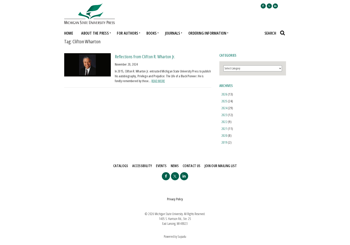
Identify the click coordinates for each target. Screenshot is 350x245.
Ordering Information (207, 33)
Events (161, 165)
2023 (224, 115)
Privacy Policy (175, 199)
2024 (224, 108)
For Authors (127, 33)
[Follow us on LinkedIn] (275, 5)
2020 (224, 135)
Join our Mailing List (221, 165)
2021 (224, 128)
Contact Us (192, 165)
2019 (224, 142)
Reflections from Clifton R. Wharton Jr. (145, 56)
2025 (224, 101)
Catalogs (120, 165)
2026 (224, 94)
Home (68, 33)
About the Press (95, 33)
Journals (172, 33)
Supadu (182, 236)
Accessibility (142, 165)
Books (151, 33)
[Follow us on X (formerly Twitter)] (269, 5)
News (175, 165)
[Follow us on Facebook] (263, 5)
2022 (224, 122)
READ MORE (158, 81)
